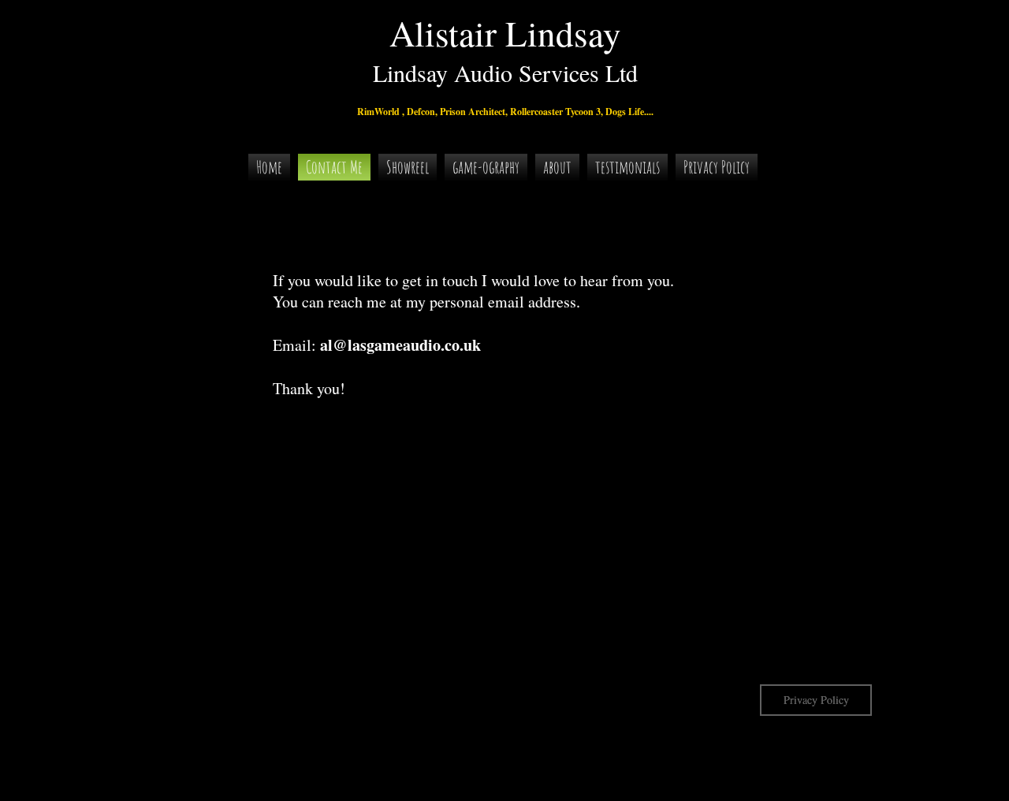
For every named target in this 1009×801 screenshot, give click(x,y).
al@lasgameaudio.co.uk (400, 344)
